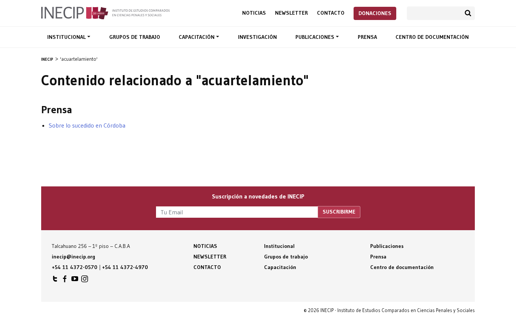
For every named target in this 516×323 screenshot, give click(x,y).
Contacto (331, 13)
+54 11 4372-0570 (74, 267)
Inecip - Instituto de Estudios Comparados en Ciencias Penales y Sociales (105, 12)
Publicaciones (315, 37)
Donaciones (374, 13)
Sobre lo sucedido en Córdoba (87, 125)
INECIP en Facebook (65, 280)
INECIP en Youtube (74, 280)
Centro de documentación (432, 37)
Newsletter (291, 13)
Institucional (67, 37)
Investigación (257, 37)
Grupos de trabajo (134, 37)
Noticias (254, 13)
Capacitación (197, 37)
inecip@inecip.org (73, 256)
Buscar (468, 13)
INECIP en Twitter (55, 280)
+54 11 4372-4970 (125, 267)
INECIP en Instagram (84, 280)
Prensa (367, 37)
